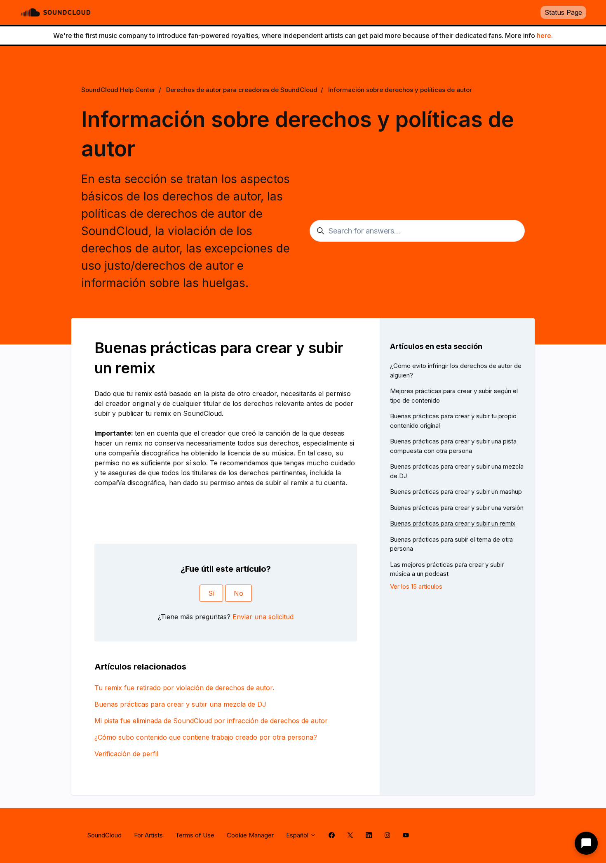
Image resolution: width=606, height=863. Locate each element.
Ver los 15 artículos (416, 586)
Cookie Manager (250, 835)
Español (298, 835)
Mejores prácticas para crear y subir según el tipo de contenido (454, 395)
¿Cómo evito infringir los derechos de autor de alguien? (455, 370)
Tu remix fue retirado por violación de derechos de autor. (184, 688)
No (238, 593)
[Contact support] (586, 843)
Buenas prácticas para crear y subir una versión (457, 508)
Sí (211, 593)
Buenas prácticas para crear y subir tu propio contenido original (453, 420)
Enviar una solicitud (263, 617)
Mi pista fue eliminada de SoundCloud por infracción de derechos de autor (211, 721)
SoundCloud (104, 835)
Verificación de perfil (126, 754)
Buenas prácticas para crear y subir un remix (452, 523)
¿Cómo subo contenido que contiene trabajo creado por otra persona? (205, 737)
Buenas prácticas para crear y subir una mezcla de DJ (180, 704)
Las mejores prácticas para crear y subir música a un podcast (447, 569)
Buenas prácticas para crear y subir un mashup (456, 491)
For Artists (148, 835)
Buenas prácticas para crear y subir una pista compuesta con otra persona (453, 446)
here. (545, 35)
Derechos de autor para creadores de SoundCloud (241, 90)
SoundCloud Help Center (118, 90)
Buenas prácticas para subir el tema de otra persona (451, 544)
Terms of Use (194, 835)
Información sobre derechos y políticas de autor (400, 90)
